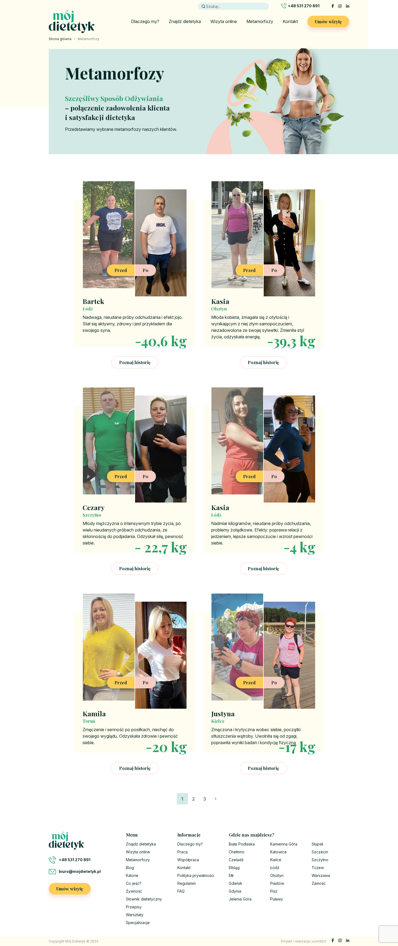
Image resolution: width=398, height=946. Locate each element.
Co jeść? (133, 883)
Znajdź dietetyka (185, 21)
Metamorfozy (259, 21)
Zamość (319, 883)
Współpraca (188, 859)
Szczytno (320, 859)
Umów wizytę (328, 21)
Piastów (277, 883)
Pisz (274, 891)
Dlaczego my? (145, 21)
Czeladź (236, 859)
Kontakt (290, 21)
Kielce (275, 859)
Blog (130, 867)
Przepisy (134, 907)
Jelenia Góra (240, 899)
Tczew (318, 867)
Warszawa (321, 875)
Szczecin (320, 852)
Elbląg (234, 867)
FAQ (181, 891)
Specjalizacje (138, 922)
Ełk (231, 875)
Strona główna (60, 39)
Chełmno (236, 852)
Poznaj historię (135, 362)
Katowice (278, 852)
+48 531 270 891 (303, 6)
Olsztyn (276, 875)
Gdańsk (235, 883)
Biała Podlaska (242, 844)
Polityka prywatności (195, 875)
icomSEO (319, 941)
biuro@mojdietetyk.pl (80, 871)
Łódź (274, 867)
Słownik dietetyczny (144, 899)
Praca (182, 852)
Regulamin (186, 883)
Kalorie (132, 875)
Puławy (276, 899)
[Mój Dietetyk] (71, 21)
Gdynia (235, 891)
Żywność (134, 891)
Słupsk (318, 844)
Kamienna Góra (283, 844)
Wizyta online (223, 21)
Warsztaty (134, 914)
